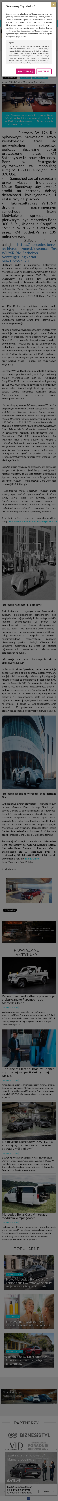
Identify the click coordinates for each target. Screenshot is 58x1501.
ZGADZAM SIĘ (25, 71)
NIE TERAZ (43, 71)
